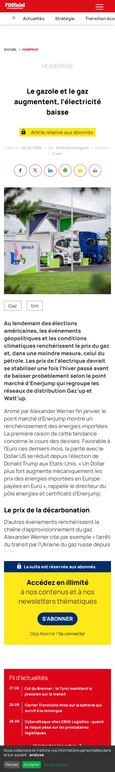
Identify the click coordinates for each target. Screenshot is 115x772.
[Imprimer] (95, 170)
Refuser (12, 764)
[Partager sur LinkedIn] (50, 170)
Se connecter (72, 633)
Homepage (30, 49)
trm (35, 305)
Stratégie (65, 18)
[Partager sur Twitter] (35, 170)
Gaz (12, 305)
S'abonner (57, 618)
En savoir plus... (57, 764)
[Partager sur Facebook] (20, 170)
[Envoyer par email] (80, 170)
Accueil (10, 49)
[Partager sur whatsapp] (65, 170)
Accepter (32, 764)
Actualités (33, 18)
